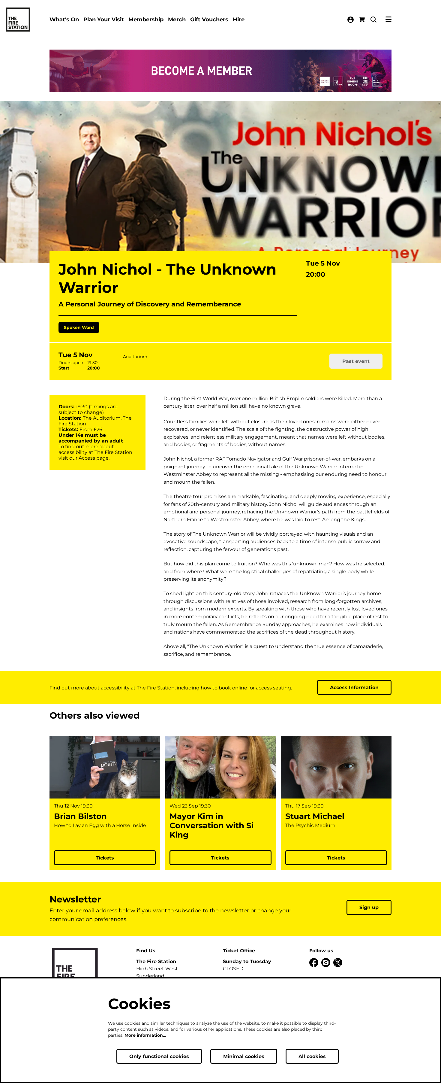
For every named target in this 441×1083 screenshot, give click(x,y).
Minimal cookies (243, 1056)
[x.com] (337, 962)
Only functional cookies (159, 1056)
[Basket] (362, 19)
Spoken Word (79, 327)
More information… (145, 1035)
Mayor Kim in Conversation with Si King (212, 826)
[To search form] (373, 19)
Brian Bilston (80, 816)
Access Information (354, 687)
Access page (94, 458)
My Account (350, 19)
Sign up (369, 907)
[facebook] (313, 962)
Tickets (105, 858)
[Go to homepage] (18, 20)
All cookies (312, 1056)
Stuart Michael (314, 816)
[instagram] (325, 962)
